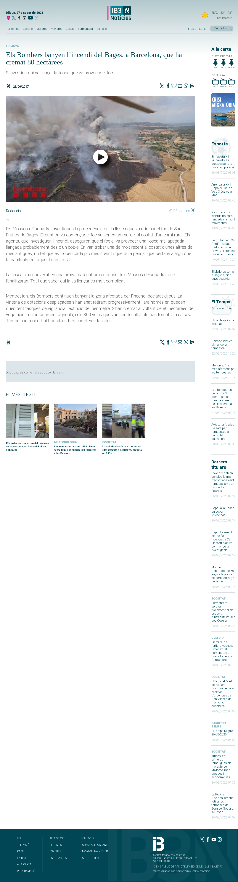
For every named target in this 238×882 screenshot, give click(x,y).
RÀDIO (21, 851)
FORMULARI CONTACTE (95, 845)
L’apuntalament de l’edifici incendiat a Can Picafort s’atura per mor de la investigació (221, 541)
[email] (180, 86)
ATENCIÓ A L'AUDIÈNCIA (171, 871)
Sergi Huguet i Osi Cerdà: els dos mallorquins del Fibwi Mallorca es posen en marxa (223, 247)
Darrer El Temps (219, 725)
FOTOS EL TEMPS (91, 858)
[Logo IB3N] (119, 13)
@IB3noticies (179, 211)
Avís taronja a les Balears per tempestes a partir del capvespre (222, 432)
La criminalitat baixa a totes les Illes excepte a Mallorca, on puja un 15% (122, 450)
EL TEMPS (56, 845)
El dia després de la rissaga (222, 322)
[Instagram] (24, 18)
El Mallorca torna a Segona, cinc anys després (222, 275)
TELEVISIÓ (23, 845)
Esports (28, 28)
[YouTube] (30, 18)
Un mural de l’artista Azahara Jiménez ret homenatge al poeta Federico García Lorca (222, 651)
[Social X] (14, 18)
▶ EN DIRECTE (197, 28)
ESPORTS (55, 851)
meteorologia (65, 442)
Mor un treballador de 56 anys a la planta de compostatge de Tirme (222, 574)
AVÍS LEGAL (187, 871)
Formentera (85, 28)
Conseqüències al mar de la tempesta (222, 344)
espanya (12, 46)
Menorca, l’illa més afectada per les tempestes (223, 369)
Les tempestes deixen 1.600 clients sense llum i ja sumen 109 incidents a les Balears (221, 398)
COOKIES (156, 871)
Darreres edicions (221, 308)
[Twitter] (162, 86)
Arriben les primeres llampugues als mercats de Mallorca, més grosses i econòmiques (221, 766)
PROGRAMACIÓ (26, 871)
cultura (217, 637)
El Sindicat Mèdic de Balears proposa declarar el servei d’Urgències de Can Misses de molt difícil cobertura (222, 694)
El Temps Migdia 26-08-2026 (222, 732)
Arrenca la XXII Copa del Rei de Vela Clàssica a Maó (221, 190)
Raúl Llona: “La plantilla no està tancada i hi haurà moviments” (223, 218)
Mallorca (41, 28)
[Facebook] (19, 18)
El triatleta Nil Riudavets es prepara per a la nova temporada (222, 162)
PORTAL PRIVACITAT (201, 871)
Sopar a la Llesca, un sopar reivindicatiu (223, 511)
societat (218, 598)
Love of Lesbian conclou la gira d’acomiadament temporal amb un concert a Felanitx (222, 482)
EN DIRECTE (24, 858)
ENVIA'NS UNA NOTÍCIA (94, 851)
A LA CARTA (24, 864)
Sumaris (102, 28)
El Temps (13, 28)
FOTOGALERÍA (58, 858)
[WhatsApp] (186, 86)
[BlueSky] (37, 18)
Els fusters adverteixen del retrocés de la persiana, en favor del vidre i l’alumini (27, 446)
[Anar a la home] (8, 18)
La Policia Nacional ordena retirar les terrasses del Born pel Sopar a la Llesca (222, 803)
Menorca (56, 28)
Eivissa (70, 28)
